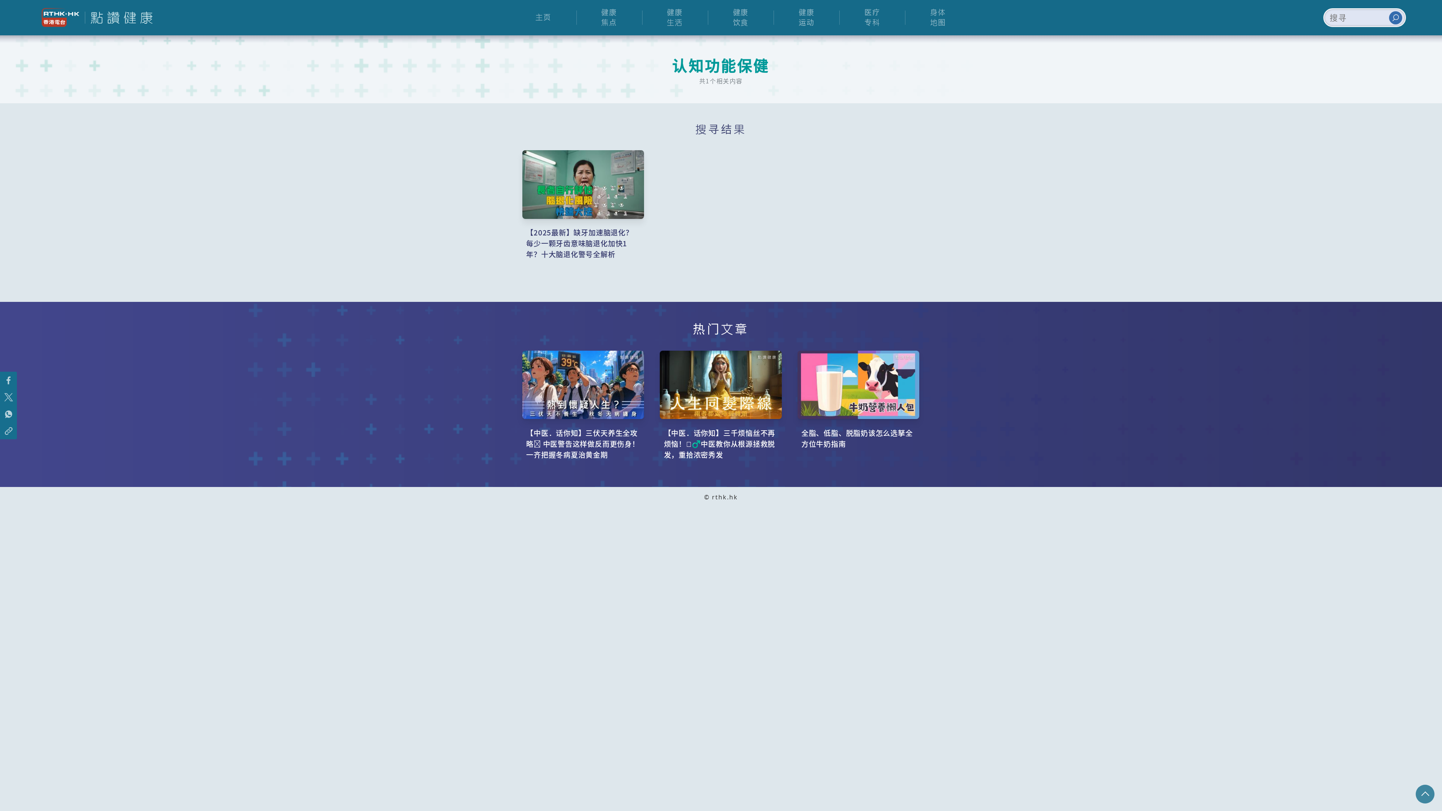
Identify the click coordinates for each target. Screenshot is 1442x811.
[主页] (118, 18)
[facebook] (8, 380)
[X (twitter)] (8, 397)
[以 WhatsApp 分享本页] (8, 414)
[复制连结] (8, 430)
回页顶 (1425, 794)
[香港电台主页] (57, 17)
